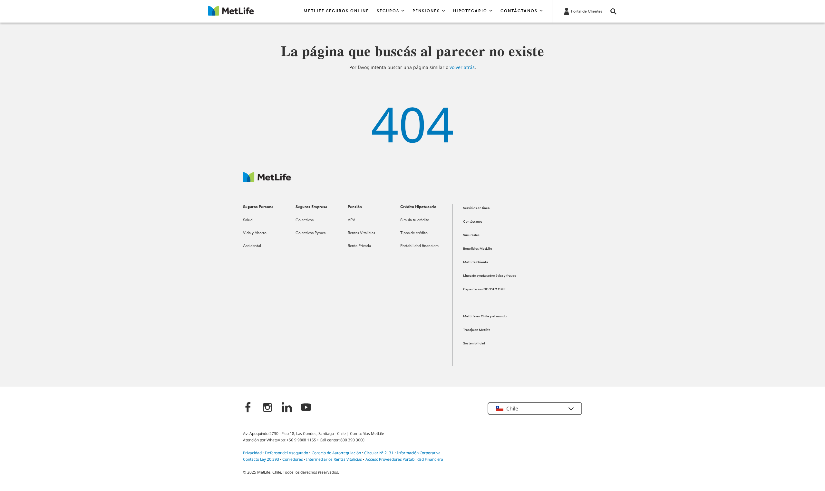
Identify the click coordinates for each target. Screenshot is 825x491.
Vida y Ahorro (255, 233)
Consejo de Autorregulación (336, 453)
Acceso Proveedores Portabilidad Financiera (404, 459)
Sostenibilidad (474, 343)
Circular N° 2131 (378, 453)
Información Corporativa (419, 453)
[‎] (248, 408)
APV (351, 220)
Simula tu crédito (414, 220)
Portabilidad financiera (419, 246)
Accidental (252, 246)
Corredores (292, 459)
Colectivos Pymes (310, 233)
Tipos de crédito (414, 233)
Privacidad (252, 453)
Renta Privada (359, 246)
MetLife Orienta (475, 262)
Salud (248, 220)
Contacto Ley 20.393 (261, 459)
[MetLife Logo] (267, 180)
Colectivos (305, 220)
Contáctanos (472, 222)
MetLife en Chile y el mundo (485, 316)
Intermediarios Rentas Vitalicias (334, 459)
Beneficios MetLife (477, 249)
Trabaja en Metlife (476, 330)
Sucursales (471, 235)
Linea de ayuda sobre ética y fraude (489, 276)
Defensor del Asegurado (286, 453)
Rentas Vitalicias (361, 233)
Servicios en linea (476, 208)
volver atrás (462, 67)
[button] (391, 11)
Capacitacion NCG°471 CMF (484, 289)
